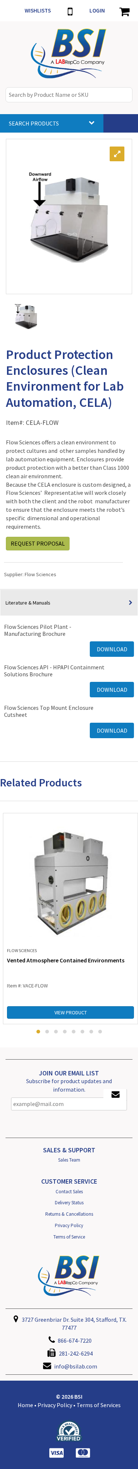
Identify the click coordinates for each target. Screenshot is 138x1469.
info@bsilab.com (75, 1366)
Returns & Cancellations (69, 1214)
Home (25, 1405)
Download (112, 649)
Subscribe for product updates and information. (69, 1085)
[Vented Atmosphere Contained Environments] (70, 881)
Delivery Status (69, 1202)
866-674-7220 (74, 1340)
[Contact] (70, 10)
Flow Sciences (40, 574)
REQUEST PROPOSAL (38, 543)
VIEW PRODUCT (70, 1012)
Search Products (34, 123)
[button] (38, 1031)
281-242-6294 (75, 1353)
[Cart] (124, 10)
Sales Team (69, 1160)
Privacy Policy (69, 1225)
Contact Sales (69, 1191)
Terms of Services (99, 1405)
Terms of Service (69, 1237)
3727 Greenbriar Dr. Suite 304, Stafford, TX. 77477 (74, 1324)
